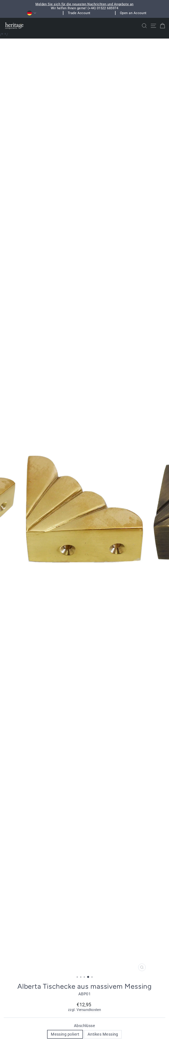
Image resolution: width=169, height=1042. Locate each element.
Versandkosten (89, 1010)
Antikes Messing (103, 1034)
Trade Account (79, 13)
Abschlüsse (84, 1025)
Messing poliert (65, 1034)
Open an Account (133, 13)
